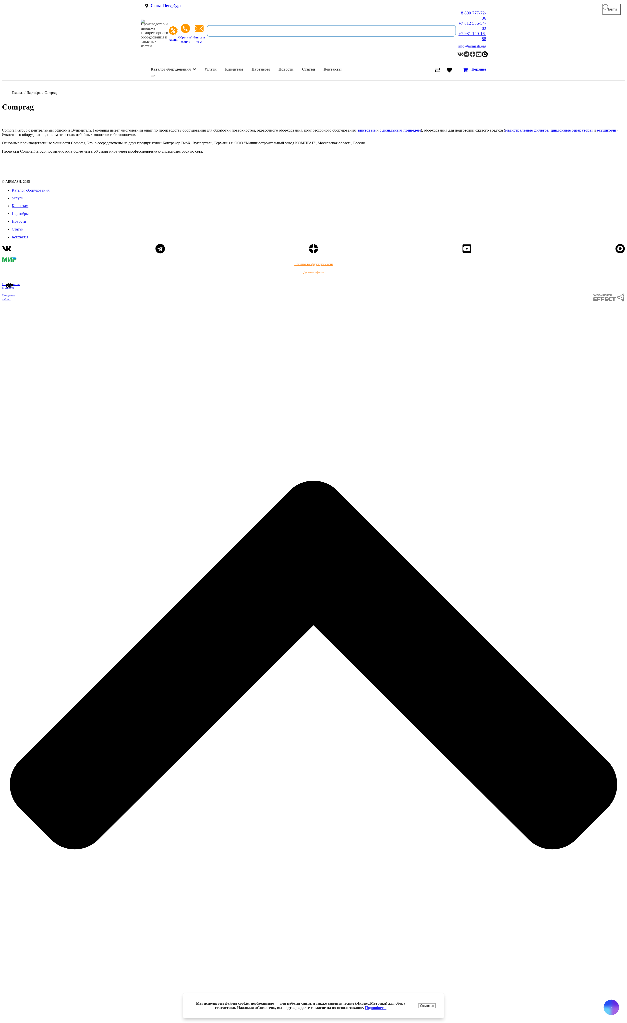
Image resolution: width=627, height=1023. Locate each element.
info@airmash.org (472, 46)
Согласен (427, 1006)
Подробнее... (375, 1008)
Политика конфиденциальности (313, 264)
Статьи (308, 69)
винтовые (366, 130)
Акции (173, 39)
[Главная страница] (154, 22)
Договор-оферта (313, 272)
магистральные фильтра (527, 130)
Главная (17, 93)
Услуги (210, 69)
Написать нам (199, 40)
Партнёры (261, 69)
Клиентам (234, 69)
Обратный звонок (185, 40)
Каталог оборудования (171, 69)
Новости (285, 69)
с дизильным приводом (400, 130)
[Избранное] (453, 70)
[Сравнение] (441, 70)
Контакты (333, 69)
